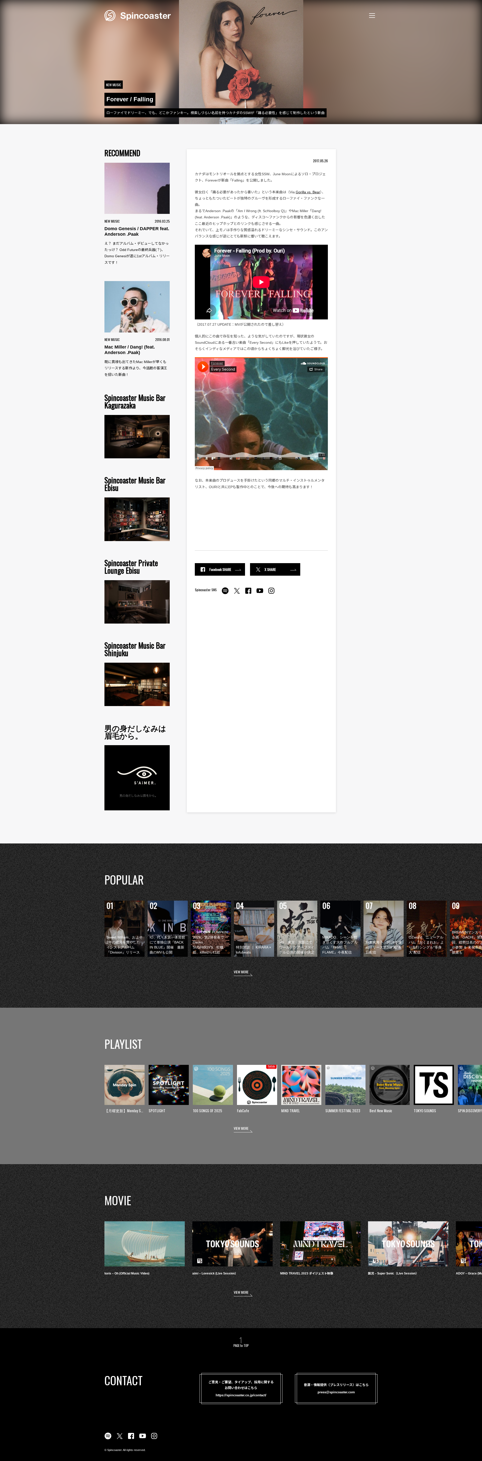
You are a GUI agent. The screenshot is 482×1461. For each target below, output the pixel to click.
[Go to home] (137, 15)
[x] (237, 593)
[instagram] (271, 593)
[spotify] (225, 593)
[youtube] (260, 593)
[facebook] (248, 593)
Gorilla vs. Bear (308, 192)
